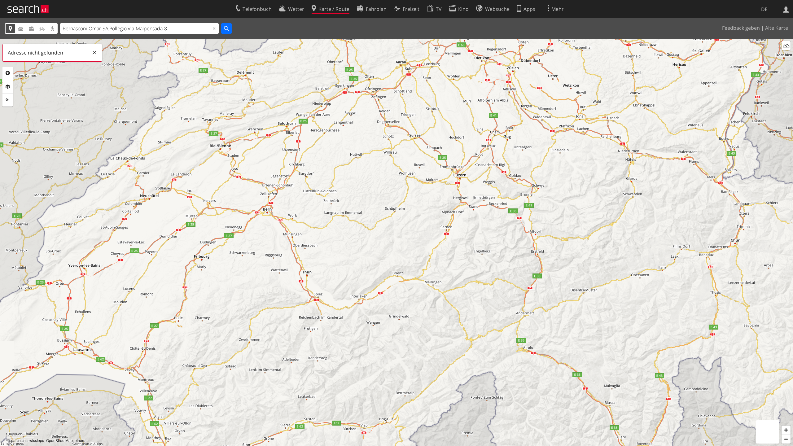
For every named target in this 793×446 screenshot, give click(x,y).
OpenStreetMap (59, 440)
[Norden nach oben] (786, 57)
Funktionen (7, 100)
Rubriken (7, 73)
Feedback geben (741, 27)
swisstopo (36, 440)
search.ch (17, 440)
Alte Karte (776, 27)
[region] (396, 242)
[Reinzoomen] (786, 430)
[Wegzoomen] (786, 439)
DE (764, 9)
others (80, 440)
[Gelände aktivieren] (786, 45)
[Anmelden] (786, 8)
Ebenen (7, 86)
